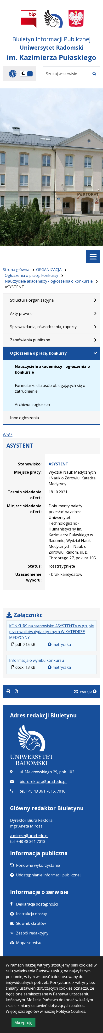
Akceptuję (25, 1023)
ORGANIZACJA (49, 269)
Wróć (7, 434)
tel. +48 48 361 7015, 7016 (42, 791)
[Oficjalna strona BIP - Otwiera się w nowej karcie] (29, 18)
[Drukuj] (8, 691)
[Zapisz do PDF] (16, 691)
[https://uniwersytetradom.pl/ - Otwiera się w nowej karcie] (53, 18)
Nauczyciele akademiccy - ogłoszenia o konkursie (49, 281)
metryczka (61, 644)
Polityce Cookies (70, 1011)
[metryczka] (95, 691)
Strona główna (16, 269)
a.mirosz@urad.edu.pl (29, 835)
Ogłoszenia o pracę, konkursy (31, 275)
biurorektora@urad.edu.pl (43, 781)
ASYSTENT (58, 464)
